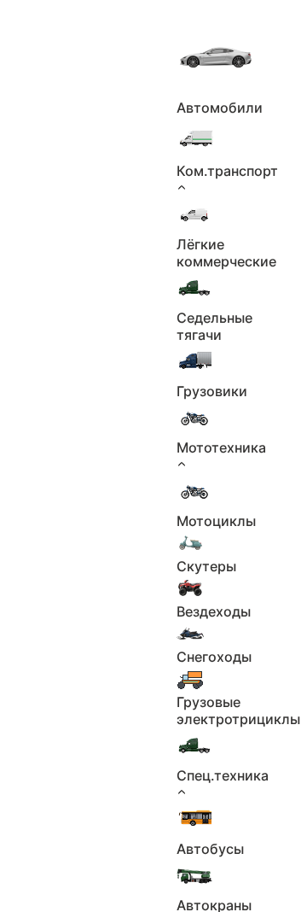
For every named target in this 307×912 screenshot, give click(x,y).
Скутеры (206, 566)
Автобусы (210, 848)
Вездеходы (214, 611)
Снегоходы (214, 656)
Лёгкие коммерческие (226, 253)
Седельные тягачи (214, 326)
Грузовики (212, 391)
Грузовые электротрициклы (238, 710)
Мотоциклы (216, 520)
